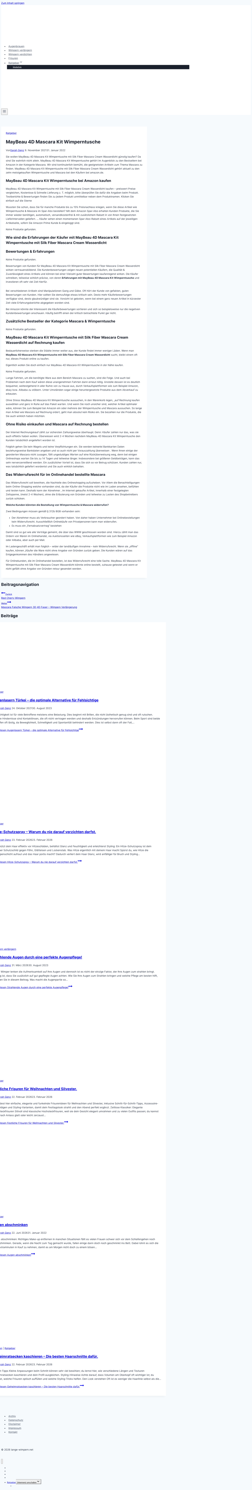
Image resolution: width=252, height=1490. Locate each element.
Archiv (12, 1416)
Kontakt (12, 1432)
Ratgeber (11, 133)
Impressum (14, 1428)
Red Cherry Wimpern (13, 596)
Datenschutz (15, 1420)
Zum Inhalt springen (12, 3)
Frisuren (13, 58)
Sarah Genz (17, 150)
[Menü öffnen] (4, 111)
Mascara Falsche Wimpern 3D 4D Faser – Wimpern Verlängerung (39, 605)
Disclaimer (14, 1424)
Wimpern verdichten (20, 54)
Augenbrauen (16, 46)
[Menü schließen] (2, 1461)
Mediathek (17, 67)
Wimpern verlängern (20, 50)
